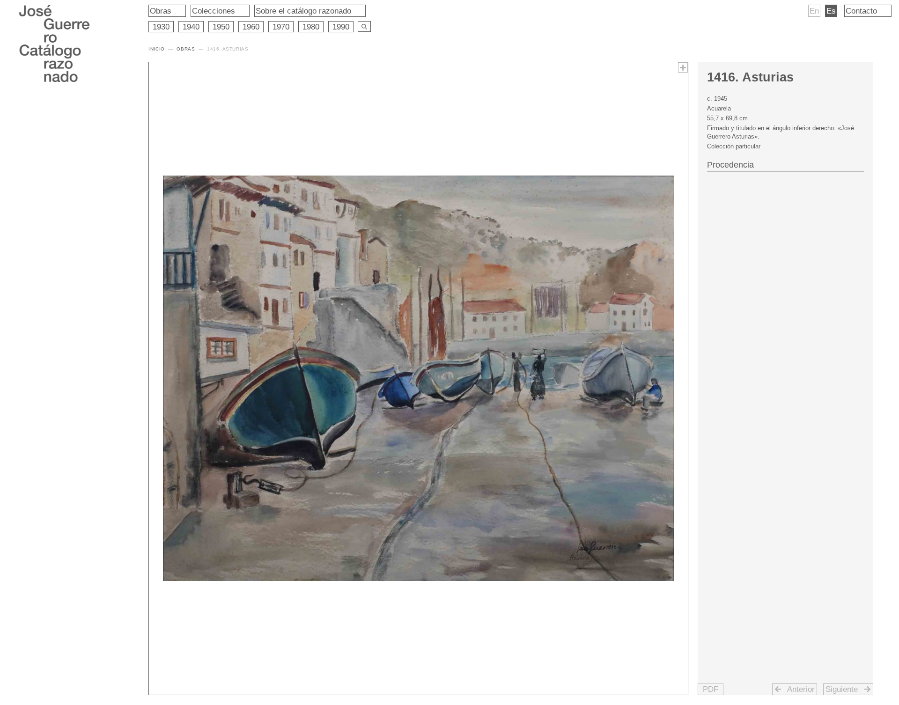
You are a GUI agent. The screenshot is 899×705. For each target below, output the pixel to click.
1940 (191, 26)
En (814, 11)
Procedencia (730, 164)
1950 (221, 26)
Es (831, 11)
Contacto (861, 11)
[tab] (785, 164)
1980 (310, 26)
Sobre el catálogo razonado (303, 11)
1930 (161, 26)
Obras (160, 11)
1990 (340, 26)
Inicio (156, 48)
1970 (281, 26)
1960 (251, 26)
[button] (710, 689)
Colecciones (213, 11)
